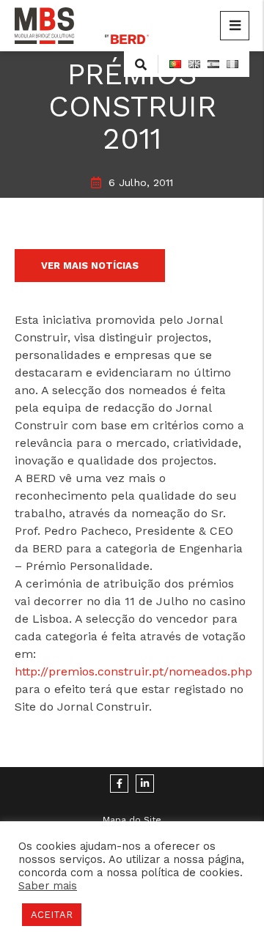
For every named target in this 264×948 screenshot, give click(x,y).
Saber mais (47, 885)
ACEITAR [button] (52, 914)
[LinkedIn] (145, 783)
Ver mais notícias (90, 265)
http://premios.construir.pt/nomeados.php (133, 671)
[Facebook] (119, 783)
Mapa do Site (132, 820)
